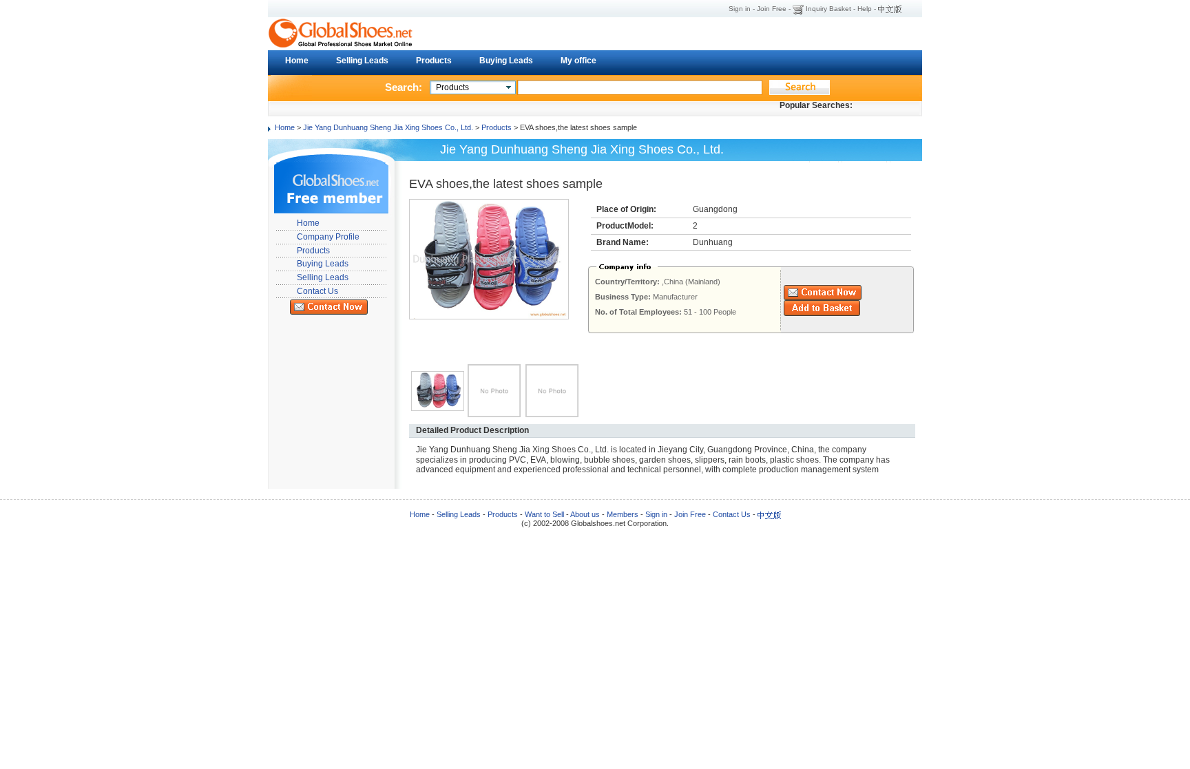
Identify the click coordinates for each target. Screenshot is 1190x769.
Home (297, 60)
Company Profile (328, 237)
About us (585, 514)
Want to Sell (544, 514)
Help (864, 8)
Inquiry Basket (828, 8)
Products (434, 60)
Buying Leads (506, 60)
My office (578, 60)
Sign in (740, 8)
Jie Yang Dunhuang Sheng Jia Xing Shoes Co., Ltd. (388, 127)
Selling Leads (362, 60)
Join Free (771, 8)
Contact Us (317, 291)
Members (622, 514)
